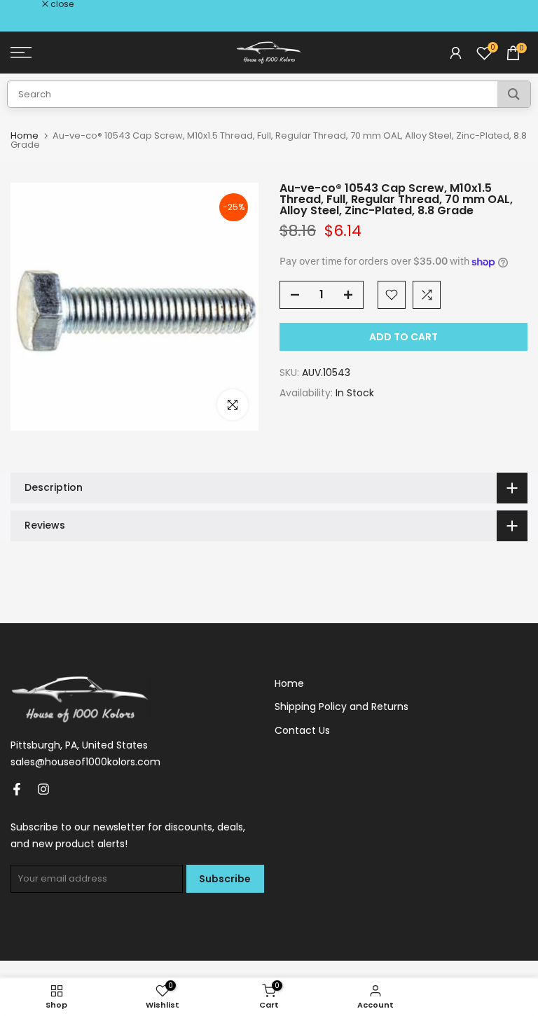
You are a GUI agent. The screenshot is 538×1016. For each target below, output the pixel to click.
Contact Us (302, 730)
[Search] (513, 94)
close (29, 4)
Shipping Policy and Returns (341, 707)
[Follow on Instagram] (43, 789)
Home (25, 135)
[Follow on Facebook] (17, 789)
